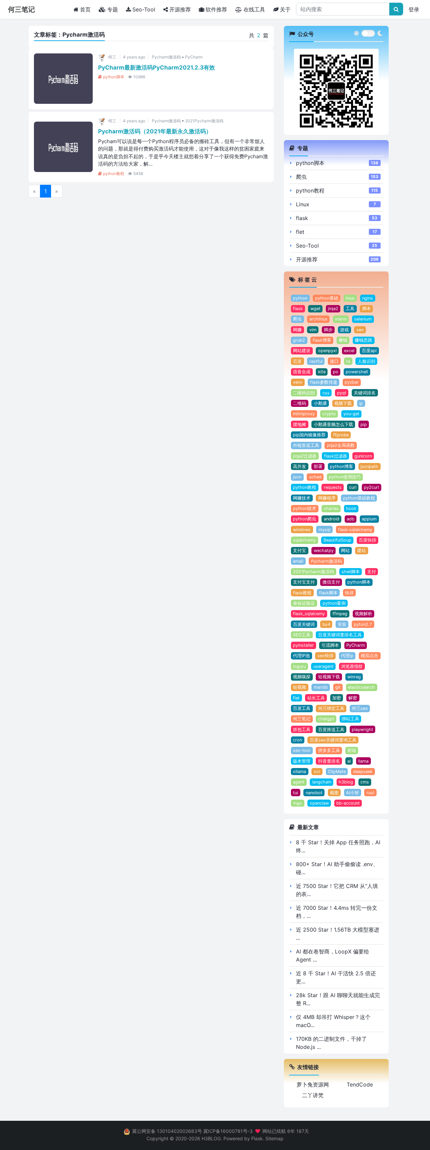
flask (302, 218)
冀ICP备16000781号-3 (228, 1131)
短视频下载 (329, 676)
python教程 (113, 173)
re (348, 361)
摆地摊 (299, 424)
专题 (112, 9)
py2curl (371, 487)
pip (363, 424)
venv (297, 382)
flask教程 (302, 592)
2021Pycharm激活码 (204, 120)
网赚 (297, 329)
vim (312, 329)
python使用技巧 (345, 476)
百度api (369, 350)
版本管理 (301, 761)
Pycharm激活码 (166, 56)
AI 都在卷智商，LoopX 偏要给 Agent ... (332, 955)
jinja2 (333, 308)
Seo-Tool (143, 9)
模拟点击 (369, 655)
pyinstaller (303, 645)
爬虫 (301, 176)
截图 (334, 792)
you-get (351, 413)
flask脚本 (328, 592)
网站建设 (301, 350)
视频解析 (363, 613)
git (338, 687)
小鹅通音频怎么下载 (333, 424)
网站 (345, 550)
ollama (299, 771)
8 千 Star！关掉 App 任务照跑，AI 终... (338, 846)
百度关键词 (304, 624)
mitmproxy (304, 413)
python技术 (304, 508)
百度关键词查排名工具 (340, 634)
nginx (367, 298)
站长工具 (316, 697)
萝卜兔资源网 (313, 1084)
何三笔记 (301, 718)
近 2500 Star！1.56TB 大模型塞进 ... (337, 933)
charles (331, 508)
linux (350, 298)
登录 (413, 9)
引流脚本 (330, 645)
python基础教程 (359, 498)
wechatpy (324, 550)
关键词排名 (365, 392)
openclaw (319, 803)
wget (315, 308)
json (297, 476)
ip (361, 403)
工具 (350, 308)
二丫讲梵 (313, 1095)
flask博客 (322, 340)
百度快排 (367, 540)
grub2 (299, 340)
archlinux (318, 319)
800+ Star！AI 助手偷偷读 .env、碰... (337, 868)
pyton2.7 (363, 624)
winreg (354, 676)
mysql (324, 529)
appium (369, 518)
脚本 (366, 308)
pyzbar (352, 382)
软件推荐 (216, 9)
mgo (297, 803)
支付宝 (299, 550)
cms (364, 781)
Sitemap (274, 1138)
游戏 (344, 329)
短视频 (299, 687)
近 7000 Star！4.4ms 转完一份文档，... (336, 911)
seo (360, 329)
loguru (299, 666)
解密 (352, 697)
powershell (357, 371)
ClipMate (337, 771)
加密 (336, 697)
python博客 (341, 466)
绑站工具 (350, 718)
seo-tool (301, 750)
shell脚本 (351, 571)
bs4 (326, 624)
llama (363, 761)
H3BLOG (211, 1138)
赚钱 (343, 340)
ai (349, 761)
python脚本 (113, 76)
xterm (341, 319)
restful (315, 361)
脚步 (328, 329)
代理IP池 (301, 655)
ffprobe (341, 434)
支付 (371, 571)
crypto (329, 413)
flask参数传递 (323, 382)
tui (295, 792)
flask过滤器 (335, 456)
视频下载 (343, 403)
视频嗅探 (301, 676)
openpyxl (327, 350)
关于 (285, 9)
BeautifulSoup (337, 540)
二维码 (299, 403)
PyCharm (194, 56)
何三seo (360, 708)
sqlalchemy (304, 540)
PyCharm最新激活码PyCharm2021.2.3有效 (156, 67)
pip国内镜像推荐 (309, 434)
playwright (362, 729)
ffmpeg (340, 613)
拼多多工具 (329, 750)
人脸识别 (366, 361)
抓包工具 (301, 729)
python (300, 298)
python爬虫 (304, 518)
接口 (334, 361)
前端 (351, 750)
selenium (363, 319)
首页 (86, 9)
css (326, 392)
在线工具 (254, 9)
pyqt (341, 392)
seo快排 (325, 655)
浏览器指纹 (352, 666)
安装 (342, 624)
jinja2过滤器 (304, 456)
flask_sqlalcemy (309, 613)
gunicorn (363, 456)
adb (350, 518)
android (331, 518)
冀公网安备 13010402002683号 (167, 1131)
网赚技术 (301, 498)
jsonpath (369, 466)
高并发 (299, 466)
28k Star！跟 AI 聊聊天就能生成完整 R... (338, 999)
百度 (297, 361)
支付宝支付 (304, 582)
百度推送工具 (331, 729)
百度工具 (301, 708)
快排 (349, 592)
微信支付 (331, 582)
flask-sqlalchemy (355, 529)
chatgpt (326, 718)
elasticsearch (361, 687)
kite (322, 371)
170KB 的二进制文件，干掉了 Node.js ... (331, 1042)
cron (297, 739)
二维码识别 (304, 392)
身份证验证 (304, 603)
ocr (317, 771)
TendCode (360, 1084)
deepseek (363, 771)
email (298, 561)
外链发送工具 (306, 445)
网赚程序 (327, 498)
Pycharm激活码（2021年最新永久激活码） (155, 131)
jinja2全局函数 (341, 445)
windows (302, 529)
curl (352, 487)
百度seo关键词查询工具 (333, 739)
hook (351, 508)
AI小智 (352, 792)
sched (315, 476)
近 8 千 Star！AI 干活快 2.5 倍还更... (336, 977)
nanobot (314, 792)
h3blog (346, 781)
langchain (321, 781)
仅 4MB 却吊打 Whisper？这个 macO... (333, 1021)
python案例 (334, 603)
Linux (302, 204)
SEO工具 (301, 634)
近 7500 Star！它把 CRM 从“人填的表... (337, 890)
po (335, 371)
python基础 (326, 298)
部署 (318, 466)
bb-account (348, 803)
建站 (361, 550)
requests (333, 487)
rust (371, 792)
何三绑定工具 (331, 708)
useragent (323, 666)
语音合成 (301, 371)
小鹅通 (320, 403)
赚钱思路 (363, 340)
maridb (321, 687)
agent (298, 781)
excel (349, 350)
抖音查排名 (329, 761)
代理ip (347, 655)
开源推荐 (180, 9)
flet (300, 231)
